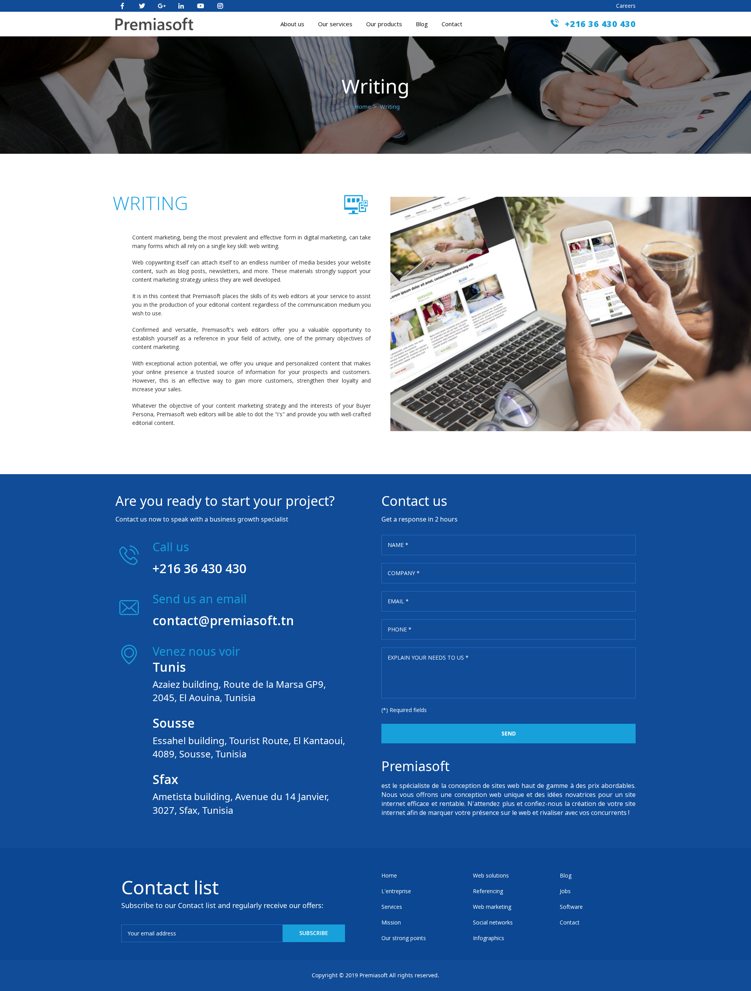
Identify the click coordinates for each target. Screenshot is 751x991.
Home (362, 106)
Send (508, 733)
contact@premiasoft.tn (223, 620)
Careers (626, 5)
